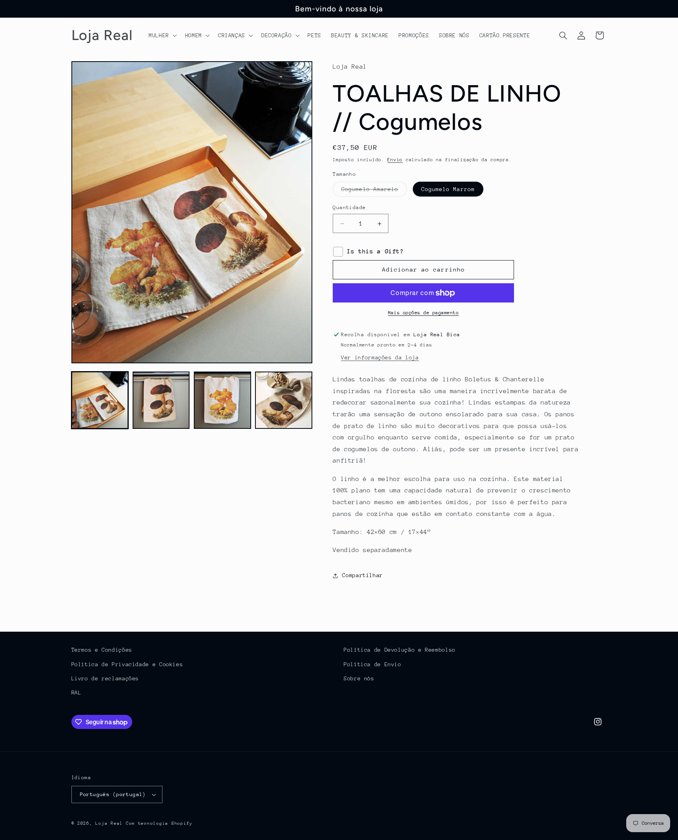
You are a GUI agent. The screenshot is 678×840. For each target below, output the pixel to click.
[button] (162, 35)
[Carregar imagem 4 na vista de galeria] (283, 400)
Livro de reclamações (105, 678)
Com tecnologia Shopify (159, 823)
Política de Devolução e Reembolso (400, 650)
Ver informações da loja (380, 357)
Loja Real (109, 823)
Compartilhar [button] (362, 575)
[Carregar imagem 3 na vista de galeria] (222, 400)
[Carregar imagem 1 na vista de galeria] (100, 400)
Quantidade (349, 207)
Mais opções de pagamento (423, 312)
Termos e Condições (101, 650)
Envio (395, 159)
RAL (76, 692)
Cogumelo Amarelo (374, 191)
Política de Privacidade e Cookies (127, 664)
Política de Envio (372, 664)
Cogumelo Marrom (448, 189)
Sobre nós (359, 678)
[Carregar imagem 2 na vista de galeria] (161, 400)
